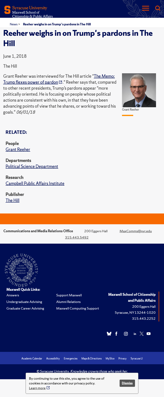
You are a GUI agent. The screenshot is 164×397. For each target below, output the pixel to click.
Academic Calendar (31, 358)
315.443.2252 (144, 318)
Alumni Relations (68, 301)
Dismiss (127, 383)
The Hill (12, 200)
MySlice (110, 358)
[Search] (157, 8)
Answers (12, 295)
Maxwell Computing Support (77, 308)
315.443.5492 (77, 237)
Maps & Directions (91, 358)
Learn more (37, 388)
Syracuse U (137, 358)
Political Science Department (32, 166)
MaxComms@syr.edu (136, 231)
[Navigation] (145, 8)
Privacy (122, 358)
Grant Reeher (18, 149)
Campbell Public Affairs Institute (35, 183)
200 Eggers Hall (144, 306)
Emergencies (70, 358)
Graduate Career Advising (25, 308)
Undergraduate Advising (24, 301)
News (14, 24)
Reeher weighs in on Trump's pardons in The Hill (57, 24)
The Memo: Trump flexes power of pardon (59, 79)
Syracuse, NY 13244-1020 (135, 312)
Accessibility (53, 358)
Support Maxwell (69, 295)
